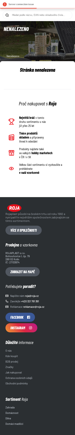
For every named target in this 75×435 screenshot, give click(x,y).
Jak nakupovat (13, 372)
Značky (9, 367)
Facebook (16, 317)
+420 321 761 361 (30, 301)
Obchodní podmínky (16, 383)
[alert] (37, 4)
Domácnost (11, 412)
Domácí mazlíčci (14, 423)
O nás (8, 350)
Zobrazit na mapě (22, 272)
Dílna (8, 418)
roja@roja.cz (32, 295)
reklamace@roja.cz (33, 306)
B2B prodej (11, 361)
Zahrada (10, 407)
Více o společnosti (23, 230)
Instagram (17, 328)
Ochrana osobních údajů (18, 377)
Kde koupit (11, 356)
